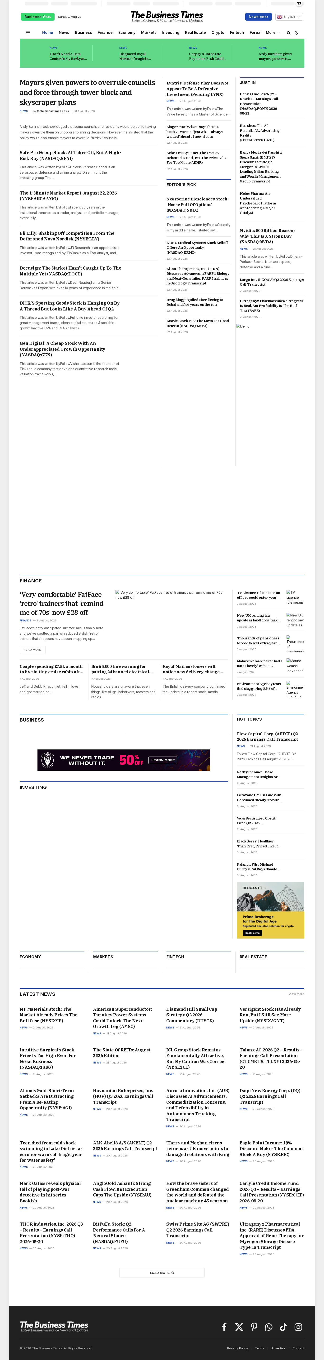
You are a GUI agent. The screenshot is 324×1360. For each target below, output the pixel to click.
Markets (149, 32)
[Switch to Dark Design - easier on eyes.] (296, 33)
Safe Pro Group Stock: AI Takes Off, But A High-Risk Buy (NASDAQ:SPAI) (70, 155)
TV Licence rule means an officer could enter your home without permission (258, 595)
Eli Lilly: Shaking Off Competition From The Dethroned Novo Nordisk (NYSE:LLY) (67, 236)
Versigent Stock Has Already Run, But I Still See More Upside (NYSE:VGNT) (270, 1014)
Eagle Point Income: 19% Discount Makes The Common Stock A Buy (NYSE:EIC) (271, 1148)
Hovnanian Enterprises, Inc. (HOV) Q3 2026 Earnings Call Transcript (123, 1096)
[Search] (289, 32)
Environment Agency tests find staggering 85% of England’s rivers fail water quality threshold (259, 686)
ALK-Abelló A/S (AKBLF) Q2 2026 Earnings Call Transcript (125, 1145)
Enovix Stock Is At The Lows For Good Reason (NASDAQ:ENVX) (198, 323)
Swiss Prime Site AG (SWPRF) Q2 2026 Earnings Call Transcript (197, 1229)
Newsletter (258, 17)
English (288, 16)
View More (296, 994)
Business (33, 16)
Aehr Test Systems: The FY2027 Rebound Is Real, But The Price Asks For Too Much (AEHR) (196, 158)
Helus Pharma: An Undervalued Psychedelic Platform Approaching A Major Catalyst (258, 203)
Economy (126, 32)
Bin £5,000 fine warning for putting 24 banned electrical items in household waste (120, 669)
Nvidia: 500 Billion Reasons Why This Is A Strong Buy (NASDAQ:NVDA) (267, 236)
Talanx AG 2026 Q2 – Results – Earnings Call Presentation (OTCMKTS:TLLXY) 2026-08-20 (271, 1058)
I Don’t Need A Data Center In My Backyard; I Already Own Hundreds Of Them (68, 56)
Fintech (237, 32)
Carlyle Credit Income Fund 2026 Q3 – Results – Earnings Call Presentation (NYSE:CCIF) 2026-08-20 (272, 1192)
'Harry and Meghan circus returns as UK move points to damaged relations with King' (198, 1148)
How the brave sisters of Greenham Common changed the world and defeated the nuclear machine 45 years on (197, 1192)
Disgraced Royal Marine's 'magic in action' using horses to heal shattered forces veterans (136, 56)
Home (47, 32)
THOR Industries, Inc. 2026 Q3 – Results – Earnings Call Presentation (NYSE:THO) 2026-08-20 (51, 1232)
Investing (170, 32)
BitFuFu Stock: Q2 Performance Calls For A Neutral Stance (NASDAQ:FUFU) (119, 1232)
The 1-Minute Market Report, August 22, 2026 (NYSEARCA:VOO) (68, 195)
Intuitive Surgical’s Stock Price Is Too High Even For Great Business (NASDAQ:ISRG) (48, 1058)
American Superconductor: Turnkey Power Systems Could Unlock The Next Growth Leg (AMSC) (122, 1017)
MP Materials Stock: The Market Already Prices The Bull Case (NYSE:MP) (49, 1014)
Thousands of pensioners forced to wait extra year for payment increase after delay (259, 641)
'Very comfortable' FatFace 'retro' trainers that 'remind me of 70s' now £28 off (62, 603)
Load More (160, 1273)
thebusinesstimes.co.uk (53, 111)
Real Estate (195, 32)
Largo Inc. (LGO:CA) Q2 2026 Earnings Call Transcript (272, 282)
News (64, 32)
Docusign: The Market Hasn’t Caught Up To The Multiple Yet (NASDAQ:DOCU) (70, 270)
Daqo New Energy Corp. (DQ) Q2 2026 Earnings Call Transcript (270, 1096)
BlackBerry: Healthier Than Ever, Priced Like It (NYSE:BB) (257, 844)
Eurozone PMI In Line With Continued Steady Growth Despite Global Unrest (259, 797)
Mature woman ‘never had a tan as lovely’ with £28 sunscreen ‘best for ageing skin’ (259, 664)
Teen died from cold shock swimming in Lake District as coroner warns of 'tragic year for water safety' (51, 1151)
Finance (105, 32)
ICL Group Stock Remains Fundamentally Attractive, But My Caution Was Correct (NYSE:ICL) (196, 1058)
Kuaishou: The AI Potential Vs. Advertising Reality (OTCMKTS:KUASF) (260, 132)
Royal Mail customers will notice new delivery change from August (191, 669)
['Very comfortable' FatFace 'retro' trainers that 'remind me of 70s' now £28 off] (172, 622)
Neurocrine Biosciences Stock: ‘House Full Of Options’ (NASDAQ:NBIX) (197, 204)
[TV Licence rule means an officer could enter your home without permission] (295, 598)
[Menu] (28, 32)
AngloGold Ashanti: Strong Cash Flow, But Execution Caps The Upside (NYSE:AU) (122, 1189)
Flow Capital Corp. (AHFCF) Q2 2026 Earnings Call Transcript (267, 736)
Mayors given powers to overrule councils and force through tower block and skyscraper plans (87, 92)
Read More (33, 649)
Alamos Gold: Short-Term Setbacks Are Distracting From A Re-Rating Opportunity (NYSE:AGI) (47, 1099)
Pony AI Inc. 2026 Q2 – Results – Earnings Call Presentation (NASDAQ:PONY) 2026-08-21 (259, 103)
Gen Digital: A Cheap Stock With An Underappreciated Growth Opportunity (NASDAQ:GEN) (62, 349)
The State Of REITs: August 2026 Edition (121, 1052)
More (271, 32)
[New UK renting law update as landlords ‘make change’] (295, 621)
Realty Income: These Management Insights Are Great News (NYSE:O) (258, 775)
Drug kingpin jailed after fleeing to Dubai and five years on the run (195, 302)
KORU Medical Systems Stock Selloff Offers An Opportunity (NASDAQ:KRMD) (197, 247)
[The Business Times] (167, 16)
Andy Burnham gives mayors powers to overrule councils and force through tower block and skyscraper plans (276, 56)
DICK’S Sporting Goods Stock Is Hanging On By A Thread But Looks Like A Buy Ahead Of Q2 (70, 305)
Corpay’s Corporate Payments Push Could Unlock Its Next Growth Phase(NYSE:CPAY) (207, 56)
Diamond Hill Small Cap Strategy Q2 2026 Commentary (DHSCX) (191, 1014)
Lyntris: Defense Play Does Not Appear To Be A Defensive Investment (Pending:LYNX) (197, 88)
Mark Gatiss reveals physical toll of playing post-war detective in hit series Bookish (50, 1192)
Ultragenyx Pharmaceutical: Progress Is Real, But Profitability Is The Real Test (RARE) (271, 306)
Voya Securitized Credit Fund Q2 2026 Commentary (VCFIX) (256, 821)
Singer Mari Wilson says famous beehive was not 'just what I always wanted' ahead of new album (195, 131)
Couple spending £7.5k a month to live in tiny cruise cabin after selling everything (52, 669)
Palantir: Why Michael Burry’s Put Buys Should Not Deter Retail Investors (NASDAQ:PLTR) (258, 867)
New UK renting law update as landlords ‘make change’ (258, 618)
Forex (255, 32)
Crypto (218, 32)
